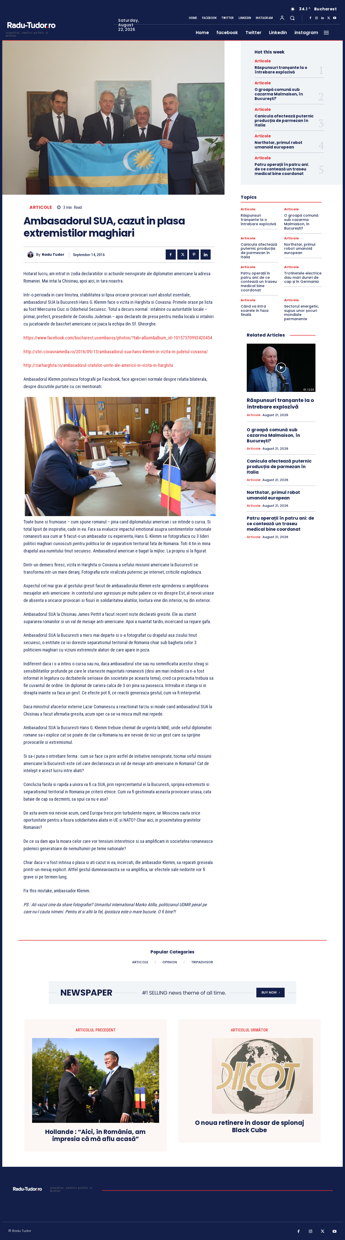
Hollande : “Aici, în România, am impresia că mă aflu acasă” (95, 1135)
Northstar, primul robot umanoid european (278, 145)
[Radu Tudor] (31, 254)
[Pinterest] (194, 254)
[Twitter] (329, 18)
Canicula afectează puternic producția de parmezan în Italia (284, 120)
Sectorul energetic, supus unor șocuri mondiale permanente (301, 312)
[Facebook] (310, 18)
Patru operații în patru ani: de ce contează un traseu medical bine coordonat (282, 169)
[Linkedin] (322, 18)
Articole (41, 207)
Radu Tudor (53, 254)
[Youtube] (335, 18)
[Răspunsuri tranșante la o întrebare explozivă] (281, 368)
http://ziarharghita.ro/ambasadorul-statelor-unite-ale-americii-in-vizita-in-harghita (98, 365)
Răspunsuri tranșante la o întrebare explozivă (281, 70)
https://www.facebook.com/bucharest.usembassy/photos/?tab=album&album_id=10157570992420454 (117, 337)
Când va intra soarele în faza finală (254, 310)
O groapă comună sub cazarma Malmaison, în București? (279, 94)
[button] (292, 18)
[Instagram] (316, 18)
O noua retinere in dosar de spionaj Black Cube (249, 1126)
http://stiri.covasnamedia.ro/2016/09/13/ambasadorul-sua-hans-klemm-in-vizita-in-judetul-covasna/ (115, 351)
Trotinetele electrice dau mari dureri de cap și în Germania (303, 277)
